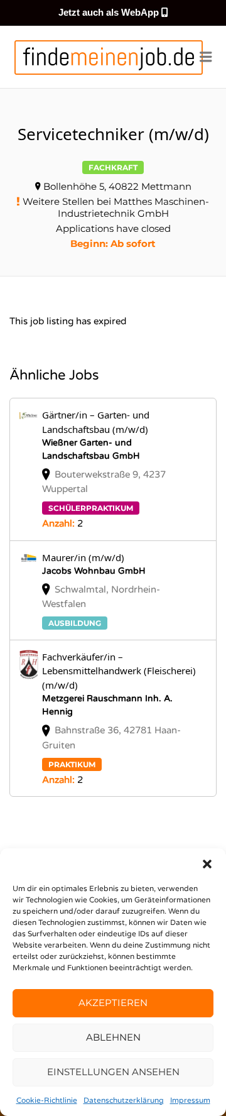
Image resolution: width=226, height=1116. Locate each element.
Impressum (190, 1100)
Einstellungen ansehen (113, 1072)
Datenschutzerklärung (123, 1100)
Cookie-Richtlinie (46, 1100)
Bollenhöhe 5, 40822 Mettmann (117, 186)
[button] (207, 864)
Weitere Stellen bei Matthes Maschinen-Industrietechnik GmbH (116, 207)
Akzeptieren (113, 1003)
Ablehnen (113, 1037)
